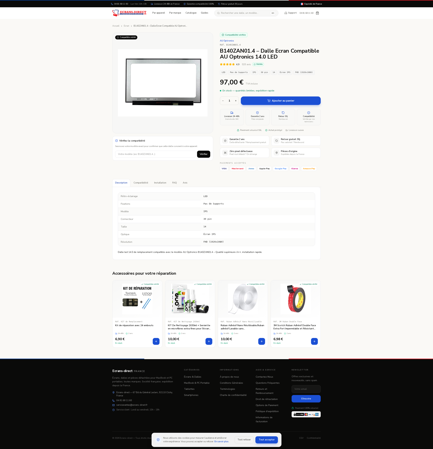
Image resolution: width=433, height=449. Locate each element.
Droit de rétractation (267, 399)
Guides (204, 12)
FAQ (174, 182)
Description (121, 182)
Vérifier (204, 154)
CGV (301, 438)
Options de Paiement (267, 405)
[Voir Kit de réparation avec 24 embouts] (137, 313)
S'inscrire (306, 398)
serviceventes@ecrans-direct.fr (131, 405)
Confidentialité (314, 438)
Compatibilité (141, 182)
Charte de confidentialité (233, 395)
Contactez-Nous (264, 376)
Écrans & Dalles (192, 376)
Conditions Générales (231, 383)
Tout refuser (244, 439)
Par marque (175, 12)
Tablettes (189, 389)
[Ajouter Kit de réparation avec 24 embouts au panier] (156, 341)
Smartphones (191, 395)
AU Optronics (227, 40)
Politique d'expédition (267, 411)
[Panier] (317, 13)
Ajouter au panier (283, 101)
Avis (185, 182)
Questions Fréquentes (268, 383)
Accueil (115, 25)
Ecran (126, 25)
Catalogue (191, 12)
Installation (160, 182)
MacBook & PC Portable (197, 383)
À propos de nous (229, 376)
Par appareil (158, 12)
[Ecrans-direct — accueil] (129, 13)
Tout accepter (267, 439)
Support (292, 12)
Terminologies (227, 389)
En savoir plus (221, 441)
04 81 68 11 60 (130, 4)
